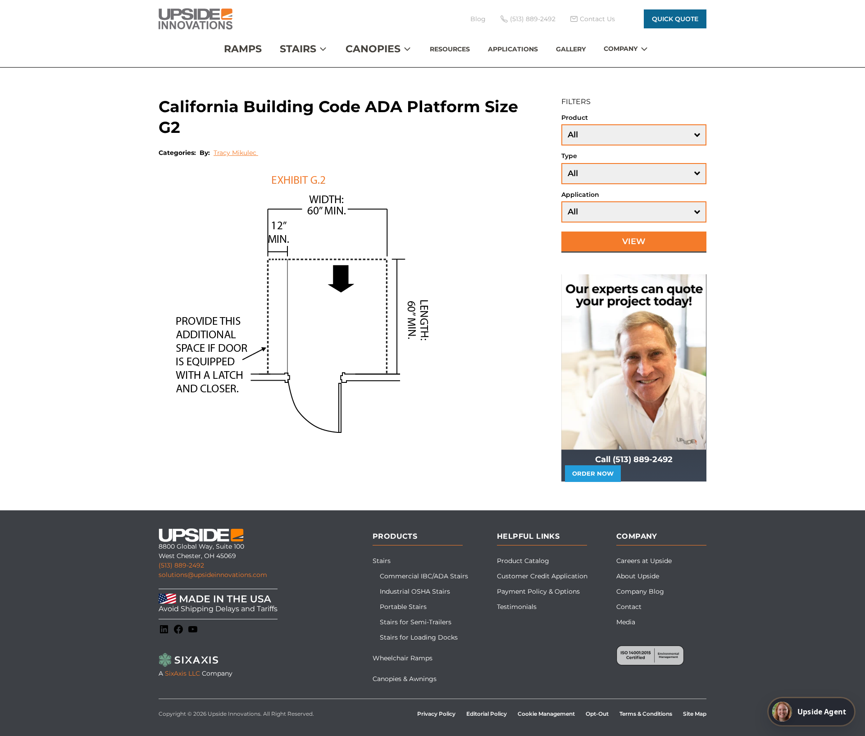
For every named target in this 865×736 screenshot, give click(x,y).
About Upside (637, 576)
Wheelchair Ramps (402, 658)
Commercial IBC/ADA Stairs (424, 576)
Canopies (373, 49)
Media (625, 622)
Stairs (298, 49)
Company (620, 49)
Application (580, 195)
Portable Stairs (403, 607)
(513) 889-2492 (181, 565)
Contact (629, 607)
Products (395, 536)
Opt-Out (597, 713)
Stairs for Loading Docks (419, 637)
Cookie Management (546, 713)
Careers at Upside (644, 561)
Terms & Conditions (645, 713)
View (634, 241)
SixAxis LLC (182, 673)
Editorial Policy (486, 713)
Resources (450, 49)
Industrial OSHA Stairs (415, 591)
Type (569, 156)
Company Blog (640, 591)
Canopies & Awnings (405, 679)
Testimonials (517, 607)
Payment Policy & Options (538, 591)
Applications (513, 49)
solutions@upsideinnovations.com (213, 575)
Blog (478, 19)
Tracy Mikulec (236, 153)
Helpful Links (528, 536)
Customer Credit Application (542, 576)
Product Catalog (523, 561)
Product (574, 118)
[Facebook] (178, 629)
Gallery (571, 49)
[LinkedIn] (164, 629)
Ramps (243, 49)
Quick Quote (675, 19)
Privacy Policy (436, 713)
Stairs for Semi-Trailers (415, 622)
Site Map (694, 713)
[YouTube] (192, 629)
